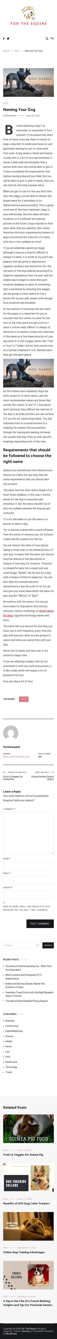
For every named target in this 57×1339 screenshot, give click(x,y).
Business (10, 1020)
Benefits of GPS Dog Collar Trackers (26, 1203)
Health (9, 1041)
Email (7, 873)
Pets (5, 103)
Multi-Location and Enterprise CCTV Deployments (24, 977)
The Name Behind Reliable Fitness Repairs (27, 1001)
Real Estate (11, 1062)
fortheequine (9, 116)
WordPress (11, 1333)
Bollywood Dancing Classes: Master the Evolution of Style (25, 985)
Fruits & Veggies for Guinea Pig (14, 775)
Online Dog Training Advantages (24, 1252)
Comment (9, 809)
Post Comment (40, 923)
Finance (9, 1036)
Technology (11, 1067)
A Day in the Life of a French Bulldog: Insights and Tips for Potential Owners (27, 1303)
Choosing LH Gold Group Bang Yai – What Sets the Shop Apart (29, 968)
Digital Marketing (14, 1031)
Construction (12, 1026)
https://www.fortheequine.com (16, 757)
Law (8, 1051)
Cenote (25, 1331)
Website (8, 887)
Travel (9, 1072)
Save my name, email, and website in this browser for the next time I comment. (26, 908)
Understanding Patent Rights (42, 775)
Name (7, 859)
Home (9, 1046)
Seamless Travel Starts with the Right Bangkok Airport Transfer (29, 994)
